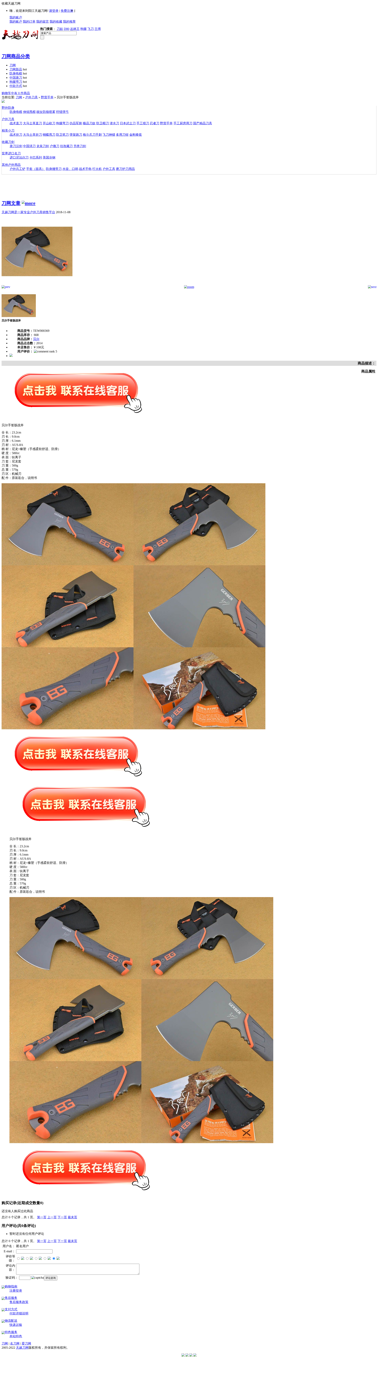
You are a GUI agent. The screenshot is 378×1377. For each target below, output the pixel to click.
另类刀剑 (79, 146)
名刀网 (14, 1343)
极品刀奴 (89, 123)
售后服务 (11, 1298)
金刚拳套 (135, 134)
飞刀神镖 (109, 134)
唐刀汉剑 (16, 146)
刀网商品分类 (16, 56)
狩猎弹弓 (62, 111)
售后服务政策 (18, 1302)
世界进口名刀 (11, 153)
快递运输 (15, 1324)
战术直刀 (16, 123)
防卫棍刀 (102, 123)
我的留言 (42, 21)
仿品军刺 (75, 123)
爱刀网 (26, 1343)
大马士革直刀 (32, 123)
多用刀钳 (122, 134)
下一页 (62, 1217)
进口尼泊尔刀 (19, 157)
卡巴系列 (35, 157)
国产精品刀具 (202, 123)
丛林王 (75, 28)
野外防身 (8, 107)
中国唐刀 (15, 77)
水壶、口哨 (70, 169)
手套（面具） (35, 169)
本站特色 (15, 1336)
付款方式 (15, 86)
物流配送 (11, 1320)
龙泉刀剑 (42, 146)
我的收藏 (56, 21)
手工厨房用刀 (182, 123)
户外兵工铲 (17, 169)
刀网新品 (15, 69)
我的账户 (15, 17)
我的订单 (29, 21)
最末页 (72, 1217)
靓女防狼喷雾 (45, 111)
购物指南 (11, 1286)
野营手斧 (47, 97)
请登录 (53, 10)
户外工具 (109, 169)
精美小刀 (8, 130)
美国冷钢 (49, 157)
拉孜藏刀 (66, 146)
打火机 (97, 169)
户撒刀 (54, 146)
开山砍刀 (49, 123)
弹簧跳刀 (75, 134)
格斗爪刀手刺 (92, 134)
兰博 (97, 28)
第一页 (41, 1217)
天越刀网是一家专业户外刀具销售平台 (28, 212)
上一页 (52, 1217)
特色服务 (11, 1332)
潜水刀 (114, 123)
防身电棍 (15, 73)
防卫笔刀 (62, 134)
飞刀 (90, 28)
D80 (66, 28)
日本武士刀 (128, 123)
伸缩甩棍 (29, 111)
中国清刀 (29, 146)
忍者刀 (154, 123)
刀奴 (60, 28)
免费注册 (67, 10)
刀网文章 (11, 203)
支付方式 (11, 1309)
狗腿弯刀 (15, 81)
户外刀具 (31, 97)
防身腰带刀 (54, 169)
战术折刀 (16, 134)
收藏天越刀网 (11, 3)
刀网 (12, 65)
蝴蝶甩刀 (49, 134)
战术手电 (85, 169)
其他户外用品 (11, 164)
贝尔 (36, 339)
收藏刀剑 (8, 142)
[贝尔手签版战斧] (37, 284)
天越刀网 (22, 1347)
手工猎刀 (142, 123)
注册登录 (15, 1290)
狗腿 (83, 28)
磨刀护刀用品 (125, 169)
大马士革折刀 (32, 134)
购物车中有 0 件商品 (16, 93)
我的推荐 (69, 21)
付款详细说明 (18, 1313)
